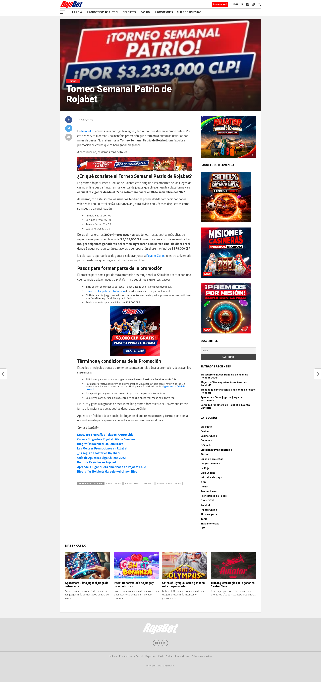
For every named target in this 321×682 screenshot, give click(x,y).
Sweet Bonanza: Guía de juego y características (134, 584)
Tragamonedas (210, 523)
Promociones (164, 12)
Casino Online (209, 436)
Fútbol (204, 454)
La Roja (77, 12)
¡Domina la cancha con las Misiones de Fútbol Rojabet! (228, 391)
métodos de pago (211, 477)
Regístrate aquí (220, 4)
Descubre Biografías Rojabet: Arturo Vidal (105, 434)
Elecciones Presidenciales (216, 450)
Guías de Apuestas (189, 12)
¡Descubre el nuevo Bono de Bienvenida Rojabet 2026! (224, 376)
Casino (145, 12)
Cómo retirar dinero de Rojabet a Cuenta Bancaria (225, 406)
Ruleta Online (209, 510)
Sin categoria (209, 514)
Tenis (204, 519)
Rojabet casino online (169, 483)
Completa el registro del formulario (105, 291)
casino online (113, 483)
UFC (203, 528)
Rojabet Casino (155, 255)
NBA (203, 482)
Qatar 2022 (207, 500)
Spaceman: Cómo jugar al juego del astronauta (222, 398)
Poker (204, 486)
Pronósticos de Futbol (103, 12)
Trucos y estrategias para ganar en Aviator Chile (233, 584)
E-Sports (206, 445)
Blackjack (206, 427)
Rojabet (86, 131)
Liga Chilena (208, 473)
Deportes (129, 12)
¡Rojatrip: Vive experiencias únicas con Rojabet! (224, 383)
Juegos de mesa (210, 463)
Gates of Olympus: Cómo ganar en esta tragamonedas (183, 584)
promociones (132, 483)
